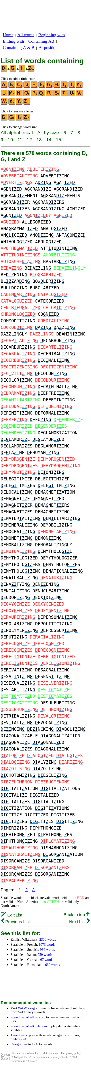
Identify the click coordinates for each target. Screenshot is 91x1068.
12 (29, 139)
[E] (34, 87)
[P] (34, 95)
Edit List (14, 915)
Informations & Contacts (24, 1061)
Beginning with (51, 34)
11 (19, 139)
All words (25, 34)
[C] (19, 87)
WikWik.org (26, 1008)
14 (48, 139)
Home (8, 34)
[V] (79, 95)
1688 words (51, 965)
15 (58, 139)
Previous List (17, 921)
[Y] (19, 104)
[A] (4, 87)
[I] (64, 87)
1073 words (47, 944)
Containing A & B (18, 47)
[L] (4, 95)
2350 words (47, 939)
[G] (49, 87)
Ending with (13, 41)
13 (39, 139)
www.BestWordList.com (28, 1017)
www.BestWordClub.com (29, 1026)
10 (10, 139)
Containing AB (41, 41)
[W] (4, 104)
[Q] (42, 95)
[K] (79, 87)
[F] (42, 87)
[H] (57, 87)
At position (48, 47)
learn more (54, 1053)
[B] (12, 87)
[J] (72, 87)
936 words (47, 949)
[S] (57, 95)
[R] (49, 95)
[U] (72, 95)
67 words (46, 960)
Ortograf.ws (19, 1044)
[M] (12, 95)
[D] (27, 87)
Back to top (75, 914)
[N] (19, 95)
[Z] (27, 104)
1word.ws (18, 1035)
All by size (48, 132)
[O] (27, 95)
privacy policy (73, 1053)
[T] (64, 95)
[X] (12, 104)
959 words (45, 954)
